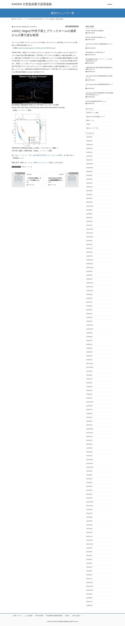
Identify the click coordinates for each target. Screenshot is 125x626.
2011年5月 (89, 563)
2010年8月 (89, 598)
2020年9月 (89, 271)
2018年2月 (89, 356)
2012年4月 (89, 525)
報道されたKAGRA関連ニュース (95, 116)
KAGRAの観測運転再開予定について (96, 101)
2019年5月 (89, 309)
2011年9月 (89, 548)
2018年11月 (89, 325)
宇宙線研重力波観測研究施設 (54, 615)
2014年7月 (89, 440)
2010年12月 (89, 582)
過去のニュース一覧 (72, 26)
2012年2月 (89, 532)
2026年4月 (89, 141)
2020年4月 (89, 275)
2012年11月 (89, 505)
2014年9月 (89, 436)
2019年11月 (89, 286)
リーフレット (23, 110)
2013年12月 (89, 459)
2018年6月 (89, 344)
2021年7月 (89, 248)
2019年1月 (89, 321)
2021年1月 (89, 256)
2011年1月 (89, 578)
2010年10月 (89, 590)
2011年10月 (89, 544)
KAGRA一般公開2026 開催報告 (95, 30)
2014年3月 (89, 452)
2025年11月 (89, 144)
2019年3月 (89, 317)
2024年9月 (89, 171)
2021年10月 (89, 236)
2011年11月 (89, 540)
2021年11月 (89, 233)
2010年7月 (89, 601)
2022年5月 (89, 217)
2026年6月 (89, 137)
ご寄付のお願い (76, 615)
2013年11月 (89, 463)
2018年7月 (89, 340)
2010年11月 (89, 586)
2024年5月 (89, 175)
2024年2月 (89, 183)
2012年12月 (89, 502)
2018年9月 (89, 333)
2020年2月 (89, 279)
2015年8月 (89, 405)
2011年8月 (89, 551)
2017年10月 (89, 367)
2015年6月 (89, 413)
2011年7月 (89, 555)
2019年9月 (89, 294)
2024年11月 (89, 164)
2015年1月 (89, 425)
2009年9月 (89, 605)
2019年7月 (89, 302)
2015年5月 (89, 417)
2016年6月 (89, 382)
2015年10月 (89, 402)
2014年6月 (89, 444)
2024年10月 (89, 167)
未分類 (88, 124)
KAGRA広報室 (39, 615)
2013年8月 (89, 475)
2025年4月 (89, 156)
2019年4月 (89, 313)
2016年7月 (89, 379)
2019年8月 (89, 298)
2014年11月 (89, 432)
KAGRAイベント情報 (92, 112)
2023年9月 (89, 190)
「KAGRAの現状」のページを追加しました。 (34, 180)
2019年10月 (89, 290)
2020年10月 (89, 267)
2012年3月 (89, 528)
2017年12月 (89, 363)
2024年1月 (89, 187)
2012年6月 (89, 517)
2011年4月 (89, 567)
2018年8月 (89, 336)
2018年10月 (89, 329)
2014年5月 (89, 448)
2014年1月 (89, 455)
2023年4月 (89, 202)
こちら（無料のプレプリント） (38, 162)
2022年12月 (89, 206)
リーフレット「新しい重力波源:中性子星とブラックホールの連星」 (41, 155)
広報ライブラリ (17, 615)
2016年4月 (89, 386)
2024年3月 (89, 179)
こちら (21, 158)
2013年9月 (89, 471)
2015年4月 (89, 421)
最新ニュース (90, 120)
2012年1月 (89, 536)
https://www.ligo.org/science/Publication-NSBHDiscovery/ (37, 48)
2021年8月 (89, 244)
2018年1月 (89, 359)
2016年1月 (89, 398)
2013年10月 (89, 467)
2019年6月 (89, 306)
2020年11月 (89, 263)
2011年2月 (89, 575)
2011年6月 (89, 559)
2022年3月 (89, 221)
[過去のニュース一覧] (18, 176)
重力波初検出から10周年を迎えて (95, 52)
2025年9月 (89, 148)
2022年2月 (89, 225)
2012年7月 (89, 513)
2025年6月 (89, 152)
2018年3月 (89, 352)
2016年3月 (89, 390)
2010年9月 (89, 594)
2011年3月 (89, 571)
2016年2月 (89, 394)
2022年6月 (89, 214)
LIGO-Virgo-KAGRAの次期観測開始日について (55, 180)
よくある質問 (28, 615)
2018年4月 (89, 348)
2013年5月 (89, 486)
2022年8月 (89, 210)
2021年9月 (89, 240)
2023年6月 (89, 194)
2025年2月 (89, 160)
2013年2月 (89, 494)
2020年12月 (89, 260)
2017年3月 (89, 371)
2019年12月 (89, 283)
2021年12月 (89, 229)
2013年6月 (89, 482)
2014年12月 (89, 429)
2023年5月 (89, 198)
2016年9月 (89, 375)
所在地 (67, 615)
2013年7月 (89, 478)
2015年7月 (89, 409)
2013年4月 (89, 490)
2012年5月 (89, 521)
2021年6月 (89, 252)
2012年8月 (89, 509)
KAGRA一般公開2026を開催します (96, 37)
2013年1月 (89, 498)
